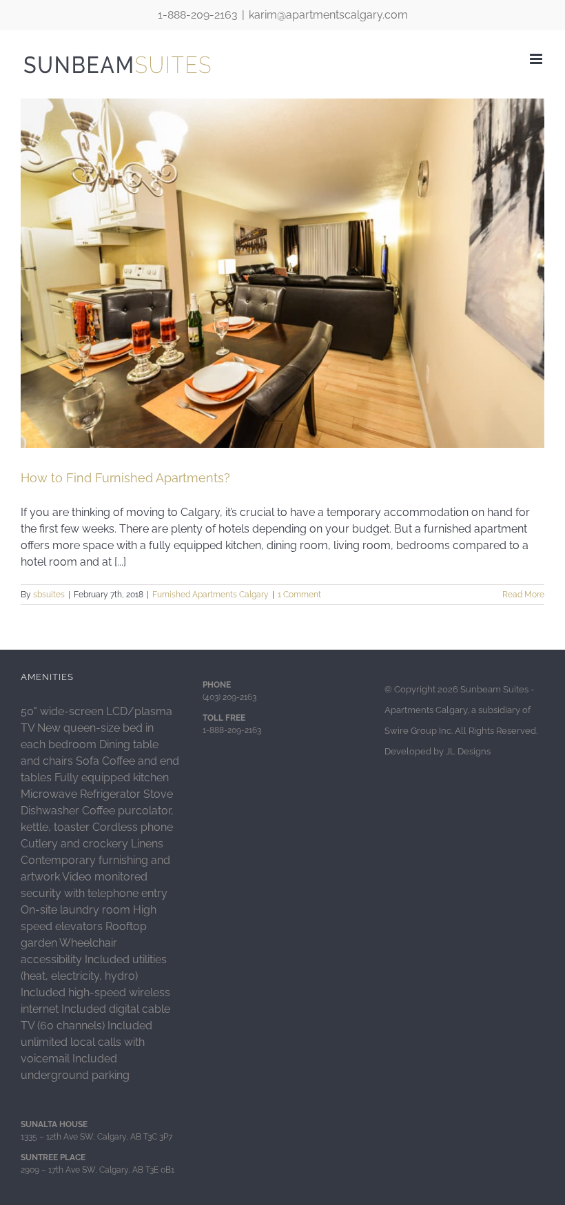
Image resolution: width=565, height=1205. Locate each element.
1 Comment (299, 594)
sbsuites (49, 594)
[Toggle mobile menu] (537, 59)
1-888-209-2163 (198, 14)
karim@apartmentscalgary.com (328, 14)
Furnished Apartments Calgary (210, 594)
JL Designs (468, 751)
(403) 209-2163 (229, 697)
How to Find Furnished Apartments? (125, 478)
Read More (523, 594)
